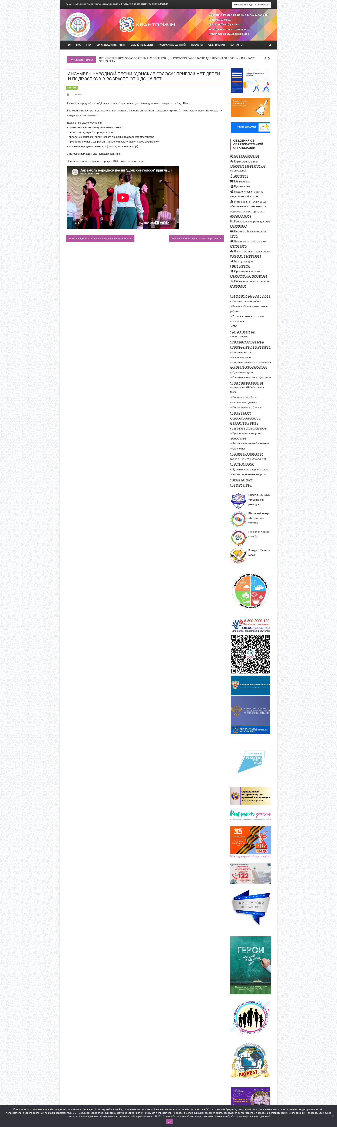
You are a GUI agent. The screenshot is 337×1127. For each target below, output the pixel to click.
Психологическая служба (258, 534)
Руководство (241, 186)
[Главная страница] (69, 45)
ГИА (78, 45)
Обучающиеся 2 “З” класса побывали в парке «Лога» (101, 238)
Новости (197, 45)
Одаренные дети (242, 372)
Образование (241, 181)
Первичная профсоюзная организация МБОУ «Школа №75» (247, 387)
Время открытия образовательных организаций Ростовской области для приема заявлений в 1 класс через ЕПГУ (177, 60)
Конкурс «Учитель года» (259, 552)
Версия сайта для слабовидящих (252, 5)
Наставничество (242, 352)
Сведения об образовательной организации (145, 4)
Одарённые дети (142, 45)
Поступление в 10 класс (247, 407)
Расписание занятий (172, 45)
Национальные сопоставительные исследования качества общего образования (250, 362)
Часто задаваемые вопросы (249, 474)
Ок (169, 1121)
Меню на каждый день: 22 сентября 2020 (195, 238)
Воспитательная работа (246, 301)
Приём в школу (241, 412)
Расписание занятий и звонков (250, 443)
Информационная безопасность (251, 346)
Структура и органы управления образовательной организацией (248, 166)
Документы (240, 175)
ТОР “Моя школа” (243, 463)
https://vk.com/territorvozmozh (231, 29)
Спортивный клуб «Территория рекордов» (259, 499)
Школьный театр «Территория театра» (258, 518)
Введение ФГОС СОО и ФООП (251, 295)
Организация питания (111, 45)
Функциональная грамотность (250, 469)
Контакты (236, 45)
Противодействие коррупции (249, 428)
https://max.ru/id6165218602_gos (229, 33)
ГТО (88, 45)
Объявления (216, 45)
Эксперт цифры (242, 484)
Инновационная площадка (248, 341)
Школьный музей (242, 479)
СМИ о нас (239, 448)
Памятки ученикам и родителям (251, 377)
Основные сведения (246, 155)
